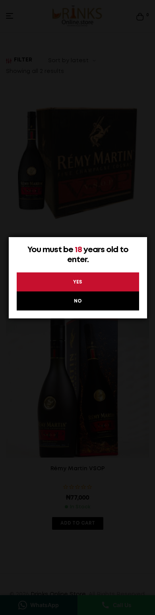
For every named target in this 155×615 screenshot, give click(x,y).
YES (77, 282)
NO (78, 301)
